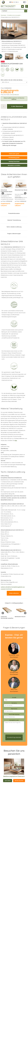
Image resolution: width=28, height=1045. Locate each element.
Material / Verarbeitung (14, 220)
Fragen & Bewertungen (14, 233)
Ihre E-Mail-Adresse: (14, 714)
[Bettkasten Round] (21, 610)
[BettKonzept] (8, 6)
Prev (3, 193)
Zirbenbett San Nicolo (21, 190)
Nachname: (14, 708)
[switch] (24, 2)
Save (3, 61)
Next (25, 193)
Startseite (3, 15)
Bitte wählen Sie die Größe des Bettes (11, 80)
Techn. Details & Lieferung (14, 227)
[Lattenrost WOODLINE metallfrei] (7, 610)
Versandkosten (15, 94)
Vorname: (14, 703)
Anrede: (14, 697)
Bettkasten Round (20, 616)
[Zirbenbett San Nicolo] (19, 56)
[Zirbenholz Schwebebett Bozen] (7, 184)
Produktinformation (14, 213)
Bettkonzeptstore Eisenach (14, 776)
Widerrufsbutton (14, 593)
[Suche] (25, 11)
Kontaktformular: (14, 720)
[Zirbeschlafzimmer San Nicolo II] (9, 56)
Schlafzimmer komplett (13, 15)
